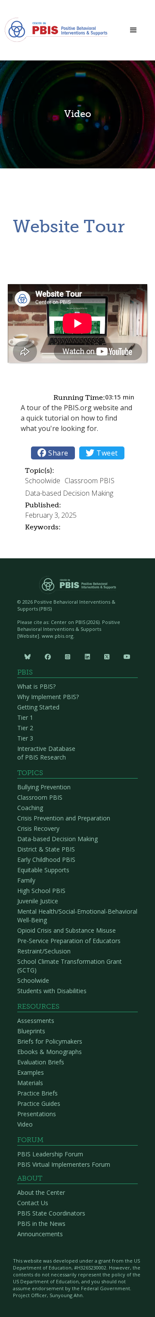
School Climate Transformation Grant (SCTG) (69, 965)
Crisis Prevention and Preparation (63, 818)
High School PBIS (41, 890)
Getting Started (38, 707)
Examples (30, 1072)
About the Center (41, 1192)
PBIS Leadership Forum (50, 1154)
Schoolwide (33, 980)
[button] (133, 30)
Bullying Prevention (44, 787)
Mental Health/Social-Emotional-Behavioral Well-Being (77, 915)
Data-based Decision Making (57, 839)
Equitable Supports (43, 870)
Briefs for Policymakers (49, 1041)
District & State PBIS (46, 849)
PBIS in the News (41, 1223)
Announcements (40, 1234)
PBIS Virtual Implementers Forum (63, 1164)
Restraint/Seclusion (44, 951)
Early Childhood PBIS (46, 859)
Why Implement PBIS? (48, 697)
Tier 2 (25, 728)
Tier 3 (25, 738)
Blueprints (31, 1031)
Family (26, 880)
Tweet (102, 453)
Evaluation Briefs (40, 1062)
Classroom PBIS (39, 797)
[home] (56, 32)
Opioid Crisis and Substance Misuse (66, 930)
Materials (30, 1083)
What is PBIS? (36, 686)
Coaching (30, 808)
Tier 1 (25, 717)
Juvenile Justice (37, 901)
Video (25, 1124)
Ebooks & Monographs (49, 1052)
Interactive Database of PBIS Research (46, 752)
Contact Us (32, 1203)
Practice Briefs (37, 1093)
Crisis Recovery (38, 828)
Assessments (35, 1020)
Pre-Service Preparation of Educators (69, 941)
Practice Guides (38, 1103)
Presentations (36, 1114)
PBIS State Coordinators (51, 1213)
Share (52, 453)
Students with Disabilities (52, 991)
